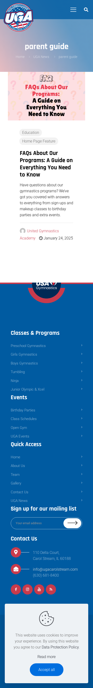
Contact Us (19, 492)
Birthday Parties (23, 410)
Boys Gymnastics (24, 363)
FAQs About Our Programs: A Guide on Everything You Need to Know (46, 164)
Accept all (46, 669)
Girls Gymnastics (24, 354)
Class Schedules (24, 419)
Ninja (15, 381)
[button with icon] (16, 589)
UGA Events (20, 436)
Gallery (16, 483)
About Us (18, 466)
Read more (46, 656)
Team (15, 474)
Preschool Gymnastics (28, 346)
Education (30, 132)
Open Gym (19, 428)
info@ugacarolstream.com (55, 569)
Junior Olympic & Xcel (27, 389)
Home (20, 57)
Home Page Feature (38, 141)
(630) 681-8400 (46, 575)
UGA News (41, 57)
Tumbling (18, 372)
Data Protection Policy (60, 647)
